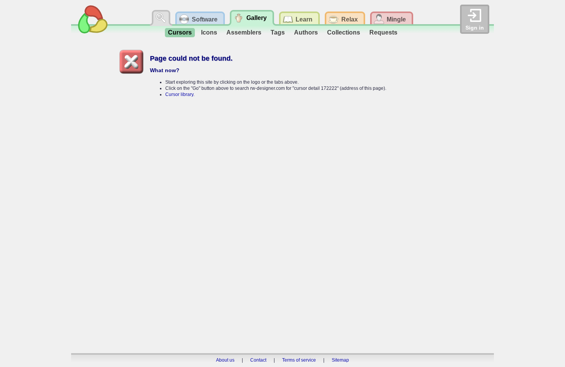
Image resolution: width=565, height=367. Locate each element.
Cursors (180, 32)
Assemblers (243, 32)
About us (225, 360)
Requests (383, 32)
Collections (343, 32)
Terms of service (299, 360)
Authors (306, 32)
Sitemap (340, 360)
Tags (278, 32)
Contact (258, 360)
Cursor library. (179, 94)
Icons (209, 32)
